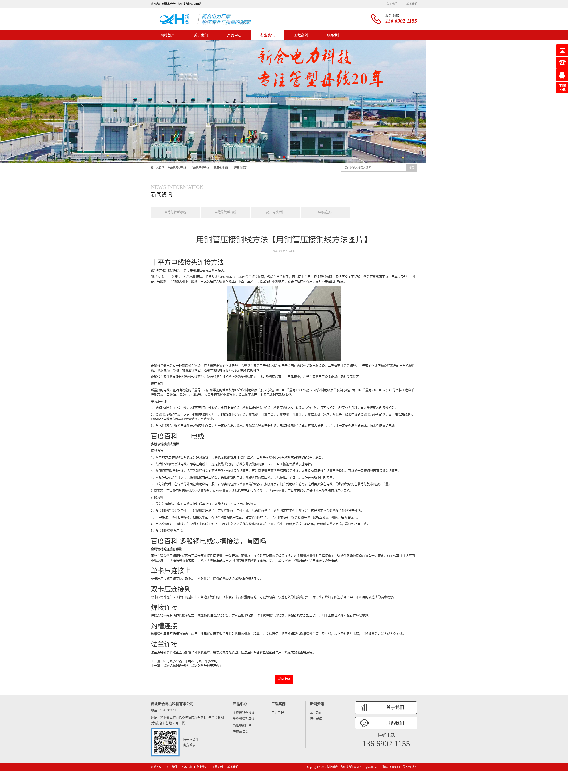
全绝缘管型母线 (177, 167)
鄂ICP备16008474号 (393, 767)
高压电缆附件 (222, 167)
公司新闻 (316, 712)
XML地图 (411, 767)
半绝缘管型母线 (200, 167)
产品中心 (234, 35)
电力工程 (277, 712)
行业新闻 (316, 719)
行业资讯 (267, 35)
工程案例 (301, 35)
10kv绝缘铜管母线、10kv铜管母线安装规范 (192, 665)
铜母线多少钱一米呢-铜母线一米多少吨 (190, 661)
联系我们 (411, 4)
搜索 (411, 167)
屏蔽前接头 (240, 167)
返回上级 (284, 679)
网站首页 (167, 35)
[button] (279, 157)
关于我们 (392, 4)
